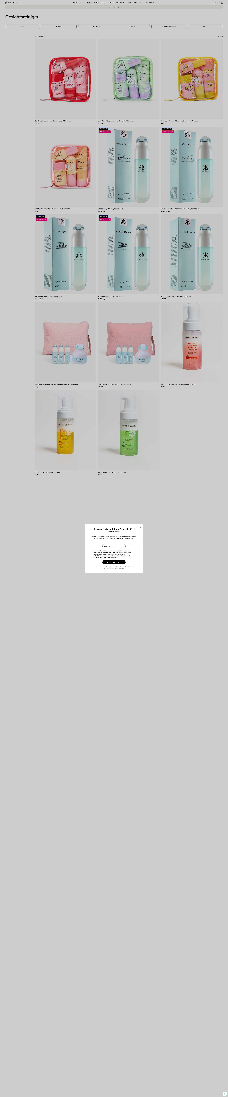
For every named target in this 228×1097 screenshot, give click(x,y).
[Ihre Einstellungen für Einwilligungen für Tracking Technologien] (225, 1094)
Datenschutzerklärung (106, 550)
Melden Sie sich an (114, 562)
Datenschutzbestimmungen (112, 568)
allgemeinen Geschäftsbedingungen (128, 566)
